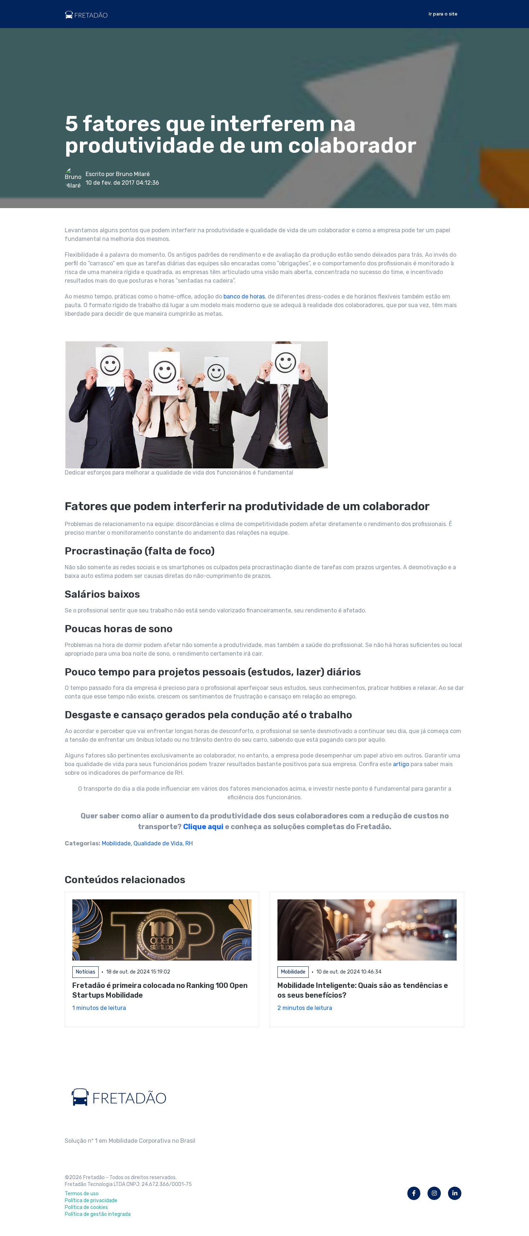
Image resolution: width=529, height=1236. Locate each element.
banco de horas (244, 296)
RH (189, 843)
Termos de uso (82, 1194)
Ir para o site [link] (443, 14)
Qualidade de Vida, (159, 843)
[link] (86, 13)
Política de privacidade (91, 1200)
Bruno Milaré (133, 174)
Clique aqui (203, 826)
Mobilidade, (118, 843)
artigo (401, 764)
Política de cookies (86, 1207)
